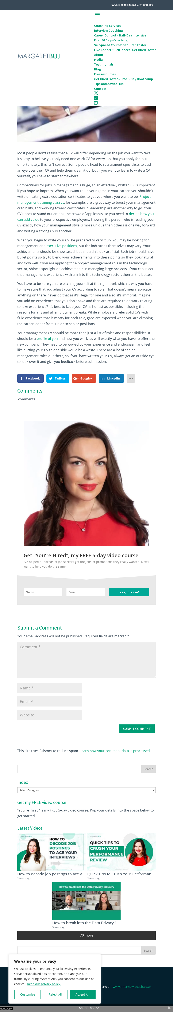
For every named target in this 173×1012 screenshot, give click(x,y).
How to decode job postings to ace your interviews (62, 873)
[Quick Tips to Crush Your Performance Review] (121, 852)
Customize (27, 994)
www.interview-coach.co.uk (132, 987)
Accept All (82, 994)
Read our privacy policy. (44, 984)
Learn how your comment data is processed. (115, 750)
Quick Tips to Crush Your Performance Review (128, 873)
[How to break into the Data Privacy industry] (86, 901)
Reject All (55, 994)
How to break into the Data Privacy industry (90, 922)
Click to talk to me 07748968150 (133, 5)
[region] (54, 979)
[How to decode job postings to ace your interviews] (51, 852)
